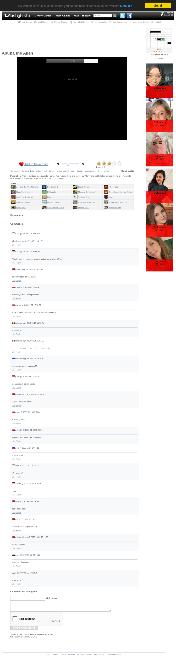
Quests (79, 171)
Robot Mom (21, 207)
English (167, 15)
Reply (18, 245)
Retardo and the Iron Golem (120, 192)
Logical (66, 171)
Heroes (59, 171)
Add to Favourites (36, 164)
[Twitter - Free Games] (122, 15)
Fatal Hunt (159, 49)
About (63, 655)
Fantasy (38, 171)
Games (51, 171)
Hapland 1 (51, 197)
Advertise (81, 655)
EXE (32, 171)
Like (13, 245)
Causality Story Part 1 (87, 202)
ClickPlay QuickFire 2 (118, 202)
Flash (45, 171)
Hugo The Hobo (23, 192)
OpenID (27, 637)
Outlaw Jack (83, 207)
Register (169, 13)
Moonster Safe (115, 207)
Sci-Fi (99, 171)
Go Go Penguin (53, 202)
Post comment (24, 627)
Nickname (51, 598)
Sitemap (71, 655)
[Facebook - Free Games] (129, 15)
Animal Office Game (55, 207)
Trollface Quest (84, 197)
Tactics (106, 171)
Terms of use (98, 655)
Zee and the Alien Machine (27, 187)
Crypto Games (43, 15)
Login (162, 13)
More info (126, 5)
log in (27, 634)
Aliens (17, 171)
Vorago (112, 197)
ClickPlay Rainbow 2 (24, 197)
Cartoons (25, 171)
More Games (63, 15)
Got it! (158, 5)
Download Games (114, 655)
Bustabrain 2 (52, 187)
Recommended (90, 171)
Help (89, 655)
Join (12, 634)
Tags (47, 655)
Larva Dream (83, 187)
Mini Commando (23, 202)
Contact (55, 655)
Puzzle (72, 171)
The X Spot (113, 187)
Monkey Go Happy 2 (87, 192)
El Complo (51, 192)
